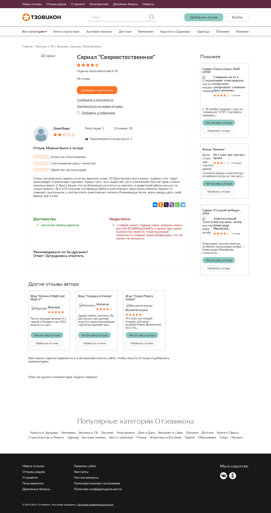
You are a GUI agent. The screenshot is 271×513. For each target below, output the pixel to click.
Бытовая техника (99, 31)
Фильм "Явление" (213, 149)
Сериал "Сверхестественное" (116, 56)
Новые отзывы (32, 4)
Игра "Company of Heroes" (95, 296)
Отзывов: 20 (123, 128)
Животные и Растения (165, 437)
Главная (27, 46)
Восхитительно (137, 310)
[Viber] (171, 204)
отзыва (83, 78)
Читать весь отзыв (47, 335)
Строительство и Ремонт (46, 437)
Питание (222, 31)
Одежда (203, 31)
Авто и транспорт (66, 31)
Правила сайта (85, 466)
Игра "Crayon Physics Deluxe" (139, 297)
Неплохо (102, 304)
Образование (207, 437)
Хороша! (54, 307)
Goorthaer (61, 128)
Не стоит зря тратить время (229, 156)
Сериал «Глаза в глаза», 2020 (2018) (220, 70)
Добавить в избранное (98, 112)
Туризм (190, 437)
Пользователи (99, 4)
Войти (237, 17)
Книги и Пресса (227, 432)
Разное (141, 437)
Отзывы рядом (56, 4)
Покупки (242, 31)
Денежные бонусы (125, 4)
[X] (166, 204)
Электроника (125, 432)
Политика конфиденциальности (98, 489)
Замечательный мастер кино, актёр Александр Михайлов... (227, 223)
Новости (148, 4)
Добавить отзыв (203, 17)
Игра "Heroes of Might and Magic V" (47, 297)
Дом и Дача (146, 432)
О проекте (78, 4)
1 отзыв (235, 95)
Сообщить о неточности (95, 100)
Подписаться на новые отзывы (100, 106)
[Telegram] (183, 204)
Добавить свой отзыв (97, 90)
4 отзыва (236, 163)
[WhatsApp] (177, 204)
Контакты (81, 471)
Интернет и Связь (170, 432)
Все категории (33, 31)
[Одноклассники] (160, 204)
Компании (145, 31)
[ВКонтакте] (155, 204)
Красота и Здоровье (175, 31)
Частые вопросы (86, 477)
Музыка (237, 437)
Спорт (224, 437)
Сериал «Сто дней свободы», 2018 (221, 211)
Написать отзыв (47, 343)
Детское (125, 31)
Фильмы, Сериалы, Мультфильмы (79, 46)
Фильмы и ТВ (45, 46)
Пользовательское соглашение (97, 483)
